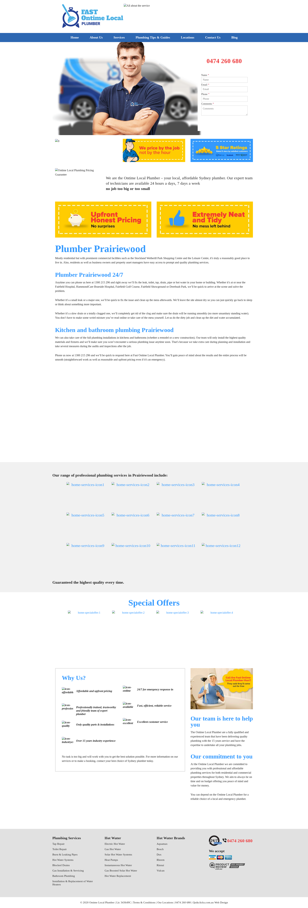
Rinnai (160, 865)
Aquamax (162, 843)
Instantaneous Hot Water (118, 865)
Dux (159, 854)
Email (205, 84)
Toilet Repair (59, 849)
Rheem (161, 859)
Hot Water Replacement (118, 875)
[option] (154, 88)
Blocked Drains (61, 865)
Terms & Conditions (144, 902)
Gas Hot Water (113, 849)
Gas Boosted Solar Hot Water (121, 870)
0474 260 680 (228, 15)
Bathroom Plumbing (63, 875)
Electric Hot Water (115, 843)
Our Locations (165, 902)
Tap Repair (58, 843)
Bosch (160, 849)
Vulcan (161, 870)
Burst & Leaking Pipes (65, 854)
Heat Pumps (111, 859)
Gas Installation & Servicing (68, 870)
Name (205, 75)
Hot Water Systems (62, 859)
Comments (207, 103)
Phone (205, 94)
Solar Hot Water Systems (118, 854)
